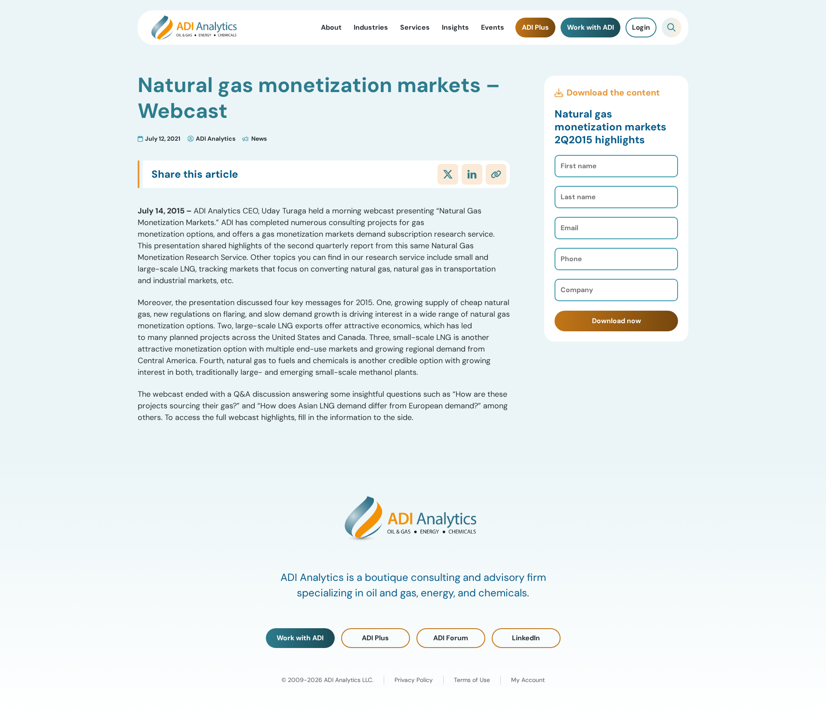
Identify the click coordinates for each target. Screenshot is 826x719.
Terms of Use (472, 680)
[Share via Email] (496, 174)
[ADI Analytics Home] (194, 27)
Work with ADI (300, 637)
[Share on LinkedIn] (472, 174)
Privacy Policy (414, 680)
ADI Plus (375, 637)
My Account (528, 680)
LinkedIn (526, 637)
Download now (616, 320)
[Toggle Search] (671, 27)
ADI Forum (450, 637)
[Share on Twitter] (448, 174)
